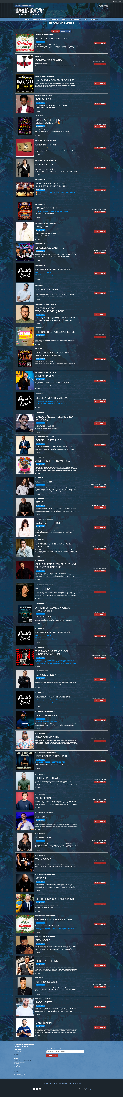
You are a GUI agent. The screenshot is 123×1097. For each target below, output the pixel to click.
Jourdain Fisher (46, 289)
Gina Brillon (44, 164)
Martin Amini (43, 1023)
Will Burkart (44, 589)
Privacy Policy (47, 1083)
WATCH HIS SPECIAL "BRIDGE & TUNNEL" (46, 905)
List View (55, 31)
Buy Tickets (100, 64)
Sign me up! (52, 1055)
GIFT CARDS (54, 19)
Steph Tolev (43, 837)
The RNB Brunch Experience (55, 331)
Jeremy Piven (44, 376)
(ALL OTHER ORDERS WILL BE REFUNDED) (51, 766)
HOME (27, 19)
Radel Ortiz (43, 1002)
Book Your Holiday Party (53, 38)
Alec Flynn (43, 798)
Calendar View (65, 31)
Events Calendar (39, 19)
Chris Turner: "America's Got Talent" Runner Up (55, 566)
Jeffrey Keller (46, 981)
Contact (94, 19)
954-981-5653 (104, 8)
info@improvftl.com (103, 10)
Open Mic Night (45, 144)
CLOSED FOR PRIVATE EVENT (53, 269)
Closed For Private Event (53, 398)
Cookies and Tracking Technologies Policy (67, 1083)
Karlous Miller (46, 715)
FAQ (86, 19)
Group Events (75, 19)
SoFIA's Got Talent (48, 208)
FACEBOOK (38, 907)
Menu (64, 19)
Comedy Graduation (49, 60)
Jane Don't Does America (52, 461)
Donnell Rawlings (48, 440)
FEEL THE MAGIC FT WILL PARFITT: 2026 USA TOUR (50, 185)
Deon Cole (42, 940)
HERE (46, 129)
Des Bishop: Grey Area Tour (54, 899)
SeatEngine (89, 1089)
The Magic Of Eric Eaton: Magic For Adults (52, 653)
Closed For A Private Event (54, 696)
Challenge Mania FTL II (50, 247)
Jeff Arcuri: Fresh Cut (51, 756)
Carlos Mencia (45, 675)
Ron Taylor (43, 99)
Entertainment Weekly (68, 949)
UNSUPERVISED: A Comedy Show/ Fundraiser (52, 354)
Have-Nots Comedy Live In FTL (55, 80)
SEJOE (39, 502)
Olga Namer (43, 481)
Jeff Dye (41, 816)
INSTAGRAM (45, 907)
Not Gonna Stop (64, 887)
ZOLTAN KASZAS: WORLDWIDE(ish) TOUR (50, 310)
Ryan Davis (42, 227)
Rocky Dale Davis (47, 778)
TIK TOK (52, 907)
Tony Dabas (43, 859)
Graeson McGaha (47, 737)
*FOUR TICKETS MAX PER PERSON (49, 764)
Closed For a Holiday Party (54, 919)
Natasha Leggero (47, 523)
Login (120, 1)
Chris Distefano (46, 961)
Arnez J (40, 878)
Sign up (115, 1)
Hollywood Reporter (54, 949)
